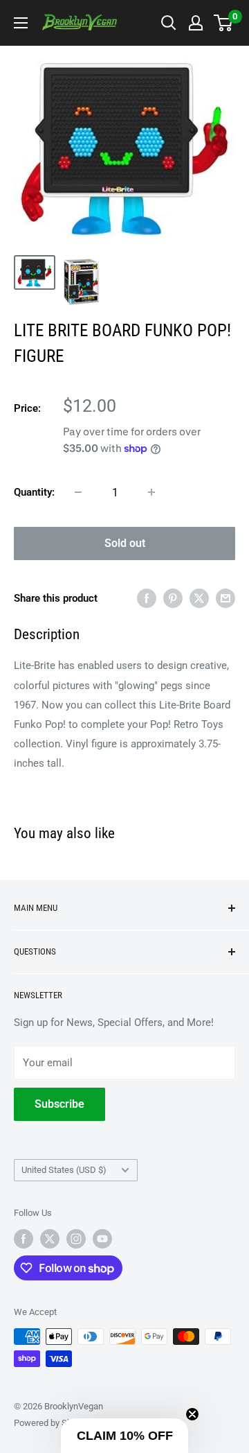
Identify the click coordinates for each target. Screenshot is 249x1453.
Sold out (124, 543)
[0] (223, 23)
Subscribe (59, 1104)
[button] (124, 1435)
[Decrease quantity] (78, 492)
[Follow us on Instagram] (76, 1238)
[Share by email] (225, 598)
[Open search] (168, 23)
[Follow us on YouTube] (102, 1238)
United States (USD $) (64, 1170)
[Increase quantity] (151, 492)
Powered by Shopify (52, 1423)
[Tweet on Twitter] (199, 598)
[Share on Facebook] (146, 598)
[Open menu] (21, 22)
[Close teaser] (192, 1414)
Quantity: (34, 492)
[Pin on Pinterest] (173, 598)
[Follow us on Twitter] (49, 1238)
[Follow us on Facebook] (23, 1238)
